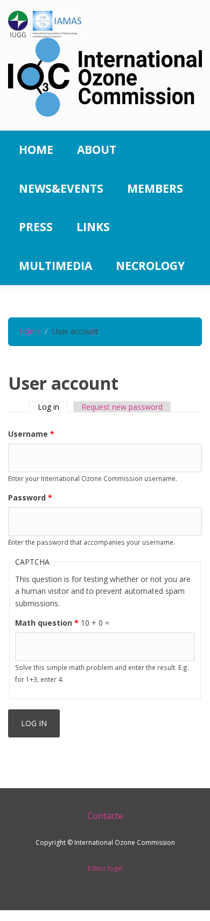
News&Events (61, 188)
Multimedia (55, 265)
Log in (52, 407)
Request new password (122, 407)
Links (93, 226)
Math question (47, 623)
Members (155, 188)
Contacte (105, 816)
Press (36, 226)
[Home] (105, 76)
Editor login (105, 868)
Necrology (150, 265)
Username (31, 434)
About (96, 149)
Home (36, 149)
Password (30, 497)
